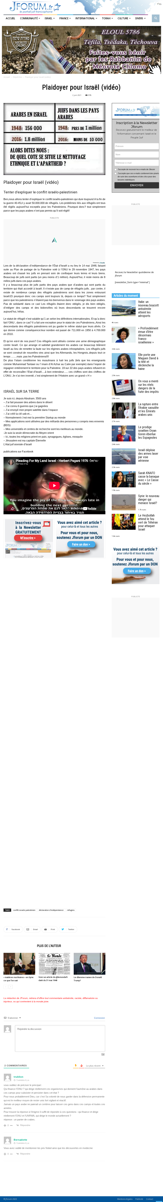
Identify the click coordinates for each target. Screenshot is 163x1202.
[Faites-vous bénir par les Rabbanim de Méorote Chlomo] (81, 50)
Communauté (29, 18)
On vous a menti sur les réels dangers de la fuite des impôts (148, 386)
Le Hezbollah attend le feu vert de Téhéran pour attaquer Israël (148, 522)
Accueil (11, 18)
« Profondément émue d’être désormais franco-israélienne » (148, 335)
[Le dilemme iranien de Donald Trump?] (89, 964)
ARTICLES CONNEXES (19, 946)
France (63, 18)
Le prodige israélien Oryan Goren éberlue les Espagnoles (147, 432)
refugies (70, 910)
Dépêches (17, 77)
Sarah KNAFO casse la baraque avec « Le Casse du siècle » (148, 478)
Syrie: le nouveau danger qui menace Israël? (148, 499)
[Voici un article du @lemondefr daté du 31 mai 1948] (54, 964)
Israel (48, 18)
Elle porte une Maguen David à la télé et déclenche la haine (148, 362)
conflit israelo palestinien (24, 910)
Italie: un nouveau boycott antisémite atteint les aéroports (148, 309)
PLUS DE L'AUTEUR (49, 946)
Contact (149, 1199)
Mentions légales (124, 1199)
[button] (155, 18)
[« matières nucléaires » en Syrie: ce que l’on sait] (19, 964)
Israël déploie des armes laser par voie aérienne (148, 455)
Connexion (99, 1018)
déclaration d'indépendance (51, 910)
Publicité (139, 1199)
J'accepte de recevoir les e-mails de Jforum (136, 169)
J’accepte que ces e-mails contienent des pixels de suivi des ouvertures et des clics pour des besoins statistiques (138, 176)
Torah (106, 18)
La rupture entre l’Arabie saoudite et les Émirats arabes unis (148, 409)
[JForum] (81, 7)
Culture (123, 18)
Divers (139, 18)
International (85, 18)
